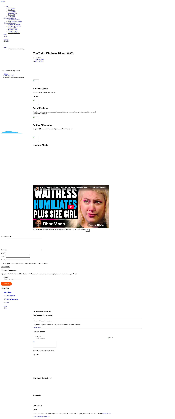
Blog (5, 34)
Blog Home (7, 292)
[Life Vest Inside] (87, 2)
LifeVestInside (39, 61)
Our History (11, 10)
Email (3, 256)
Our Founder (11, 11)
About (6, 6)
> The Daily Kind (9, 295)
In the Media (11, 16)
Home (6, 74)
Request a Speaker (38, 402)
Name (3, 253)
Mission (35, 358)
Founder (35, 364)
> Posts (6, 302)
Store (5, 36)
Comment (3, 250)
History (35, 361)
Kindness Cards (12, 29)
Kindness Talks (12, 28)
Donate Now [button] (37, 327)
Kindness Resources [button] (10, 23)
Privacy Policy (106, 413)
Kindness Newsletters (14, 26)
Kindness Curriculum (14, 33)
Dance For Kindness (39, 382)
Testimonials (11, 15)
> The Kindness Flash (11, 299)
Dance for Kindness (14, 20)
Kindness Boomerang (14, 24)
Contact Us (36, 398)
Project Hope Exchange (15, 21)
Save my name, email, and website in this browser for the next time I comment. (25, 263)
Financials (47, 416)
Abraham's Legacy (38, 391)
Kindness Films (12, 31)
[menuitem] (89, 11)
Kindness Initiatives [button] (10, 18)
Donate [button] (35, 409)
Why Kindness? (37, 368)
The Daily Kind (39, 59)
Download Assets (38, 416)
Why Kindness (12, 13)
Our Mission (11, 8)
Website (3, 260)
